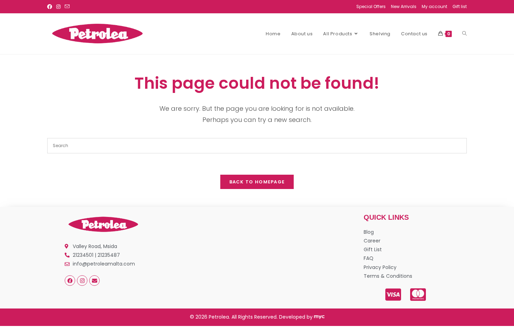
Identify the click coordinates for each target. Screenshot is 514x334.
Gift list (459, 6)
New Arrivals (403, 6)
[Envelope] (94, 280)
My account (434, 6)
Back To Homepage (257, 182)
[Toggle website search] (464, 34)
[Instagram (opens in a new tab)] (58, 6)
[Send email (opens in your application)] (67, 6)
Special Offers (371, 6)
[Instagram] (82, 280)
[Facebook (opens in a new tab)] (50, 6)
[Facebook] (70, 280)
